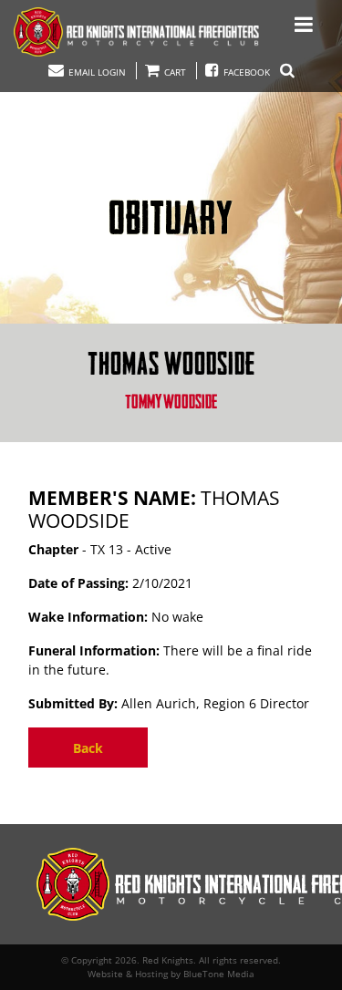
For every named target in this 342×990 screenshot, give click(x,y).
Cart (173, 72)
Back (88, 748)
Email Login (96, 72)
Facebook (247, 72)
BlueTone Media (218, 973)
